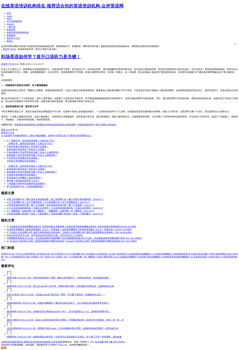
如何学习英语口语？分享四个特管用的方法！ (70, 135)
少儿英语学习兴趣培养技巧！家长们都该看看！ (24, 135)
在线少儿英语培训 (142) (100, 254)
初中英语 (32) (217, 257)
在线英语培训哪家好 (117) (143, 254)
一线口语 (11, 26)
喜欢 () (5, 130)
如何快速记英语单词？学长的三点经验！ (26, 169)
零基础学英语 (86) (185, 254)
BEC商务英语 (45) (108, 257)
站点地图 (99, 342)
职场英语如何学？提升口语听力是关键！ (41, 56)
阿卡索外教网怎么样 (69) (224, 254)
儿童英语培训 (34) (202, 257)
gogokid (10, 24)
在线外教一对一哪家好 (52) (86, 257)
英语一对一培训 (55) (43, 257)
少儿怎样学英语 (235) (30, 254)
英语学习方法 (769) (10, 254)
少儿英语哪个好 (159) (79, 254)
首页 (9, 13)
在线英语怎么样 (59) (24, 257)
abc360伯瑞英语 (14, 21)
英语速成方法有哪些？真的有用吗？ (24, 178)
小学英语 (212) (61, 254)
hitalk (9, 18)
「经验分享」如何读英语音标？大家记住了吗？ (30, 166)
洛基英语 (11, 29)
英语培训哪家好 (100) (166, 254)
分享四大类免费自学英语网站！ (22, 175)
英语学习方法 (13, 38)
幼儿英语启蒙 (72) (203, 254)
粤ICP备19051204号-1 (115, 342)
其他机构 (11, 35)
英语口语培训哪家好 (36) (153, 257)
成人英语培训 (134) (121, 254)
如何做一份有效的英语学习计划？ (23, 180)
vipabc (9, 16)
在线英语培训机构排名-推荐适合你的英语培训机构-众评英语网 (45, 124)
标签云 (10, 41)
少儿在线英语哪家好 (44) (129, 257)
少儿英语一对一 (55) (63, 257)
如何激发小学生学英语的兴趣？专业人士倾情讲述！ (32, 172)
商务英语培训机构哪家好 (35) (179, 257)
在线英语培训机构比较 (18, 32)
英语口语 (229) (47, 254)
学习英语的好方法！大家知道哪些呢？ (25, 186)
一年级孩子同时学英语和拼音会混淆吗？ (26, 183)
